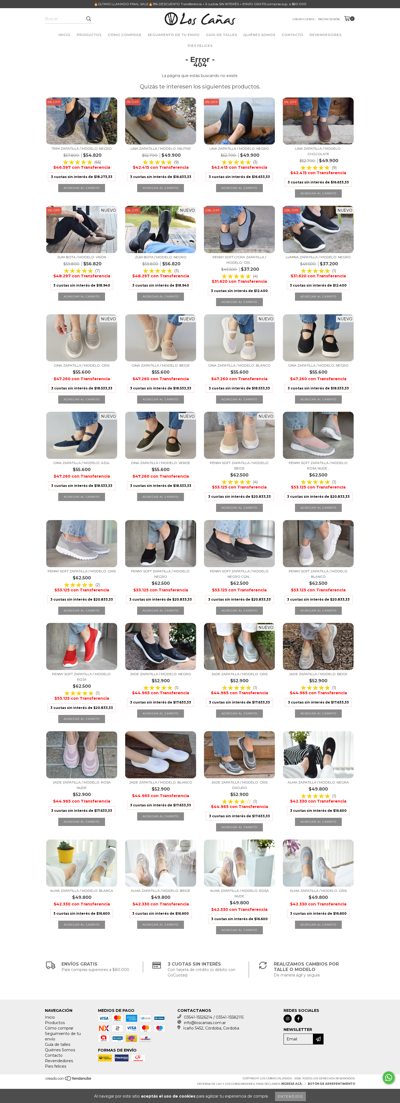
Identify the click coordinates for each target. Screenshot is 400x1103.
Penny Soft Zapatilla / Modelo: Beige (239, 465)
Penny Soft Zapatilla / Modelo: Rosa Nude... (318, 465)
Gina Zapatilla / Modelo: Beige (161, 365)
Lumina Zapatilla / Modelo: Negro (318, 257)
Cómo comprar (124, 35)
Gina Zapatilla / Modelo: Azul (81, 463)
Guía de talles (221, 35)
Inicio (64, 35)
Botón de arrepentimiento (331, 1084)
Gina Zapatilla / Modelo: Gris (81, 365)
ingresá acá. (292, 1084)
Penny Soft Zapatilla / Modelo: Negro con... (239, 574)
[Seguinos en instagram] (288, 1019)
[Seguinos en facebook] (298, 1019)
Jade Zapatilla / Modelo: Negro (160, 674)
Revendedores (325, 35)
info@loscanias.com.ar (205, 1022)
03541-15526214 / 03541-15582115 (214, 1017)
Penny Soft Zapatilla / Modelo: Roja (81, 676)
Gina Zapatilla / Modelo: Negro (318, 365)
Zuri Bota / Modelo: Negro (160, 257)
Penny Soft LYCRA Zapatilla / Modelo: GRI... (239, 260)
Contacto (292, 35)
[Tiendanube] (69, 1080)
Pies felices (200, 46)
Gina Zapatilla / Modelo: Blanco (239, 365)
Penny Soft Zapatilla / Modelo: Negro (160, 574)
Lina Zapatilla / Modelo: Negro (239, 148)
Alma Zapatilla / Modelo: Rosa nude (239, 893)
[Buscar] (88, 19)
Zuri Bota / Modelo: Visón (81, 257)
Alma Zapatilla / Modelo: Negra (318, 782)
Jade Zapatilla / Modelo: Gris (239, 674)
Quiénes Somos (259, 35)
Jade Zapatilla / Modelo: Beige (318, 674)
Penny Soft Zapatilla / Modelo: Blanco (318, 574)
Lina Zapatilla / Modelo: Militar (161, 148)
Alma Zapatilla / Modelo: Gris (318, 891)
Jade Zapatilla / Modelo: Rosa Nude (82, 785)
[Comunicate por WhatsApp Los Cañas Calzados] (389, 1077)
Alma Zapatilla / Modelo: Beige (160, 891)
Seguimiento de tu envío (174, 35)
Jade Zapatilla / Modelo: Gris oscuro (239, 785)
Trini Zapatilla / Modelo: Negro (81, 148)
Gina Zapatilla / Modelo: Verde (160, 463)
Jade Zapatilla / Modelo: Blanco (160, 782)
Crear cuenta (303, 19)
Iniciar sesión (329, 19)
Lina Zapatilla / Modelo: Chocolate (318, 151)
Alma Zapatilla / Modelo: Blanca (81, 891)
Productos (89, 35)
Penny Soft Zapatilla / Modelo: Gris (82, 571)
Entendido (290, 1096)
